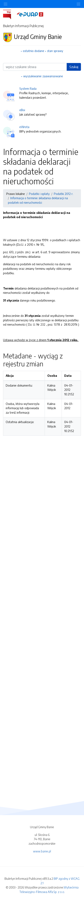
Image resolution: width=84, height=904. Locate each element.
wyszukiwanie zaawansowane (43, 76)
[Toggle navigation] (78, 4)
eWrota (24, 127)
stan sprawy (55, 51)
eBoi (22, 110)
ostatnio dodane (33, 51)
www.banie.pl (42, 851)
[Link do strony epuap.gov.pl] (30, 14)
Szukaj (73, 67)
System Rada (27, 88)
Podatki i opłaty (39, 194)
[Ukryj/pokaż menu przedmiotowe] (5, 4)
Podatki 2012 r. (63, 194)
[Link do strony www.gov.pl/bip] (9, 14)
